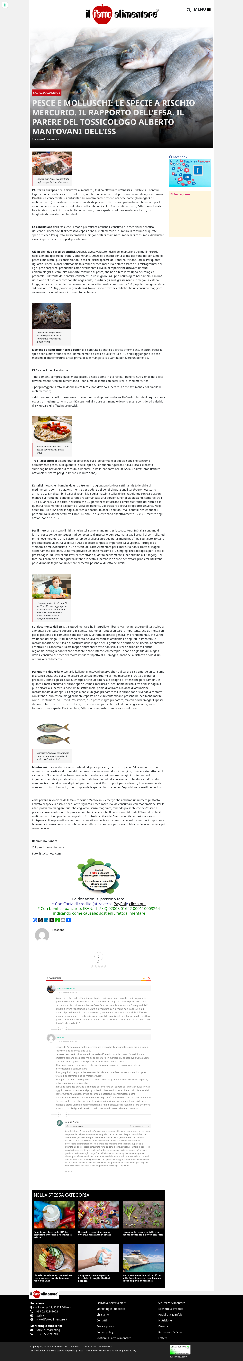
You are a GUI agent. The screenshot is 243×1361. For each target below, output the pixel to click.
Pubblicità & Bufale (170, 1314)
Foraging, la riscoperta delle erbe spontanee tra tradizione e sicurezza (143, 1233)
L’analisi (37, 198)
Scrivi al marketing (48, 1330)
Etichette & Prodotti (171, 1309)
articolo (80, 547)
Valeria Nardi (72, 1122)
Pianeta (163, 1326)
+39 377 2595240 (47, 1334)
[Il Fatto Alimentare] (121, 14)
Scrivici (40, 1315)
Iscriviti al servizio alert (111, 1303)
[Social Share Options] (173, 233)
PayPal (120, 903)
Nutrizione (165, 1320)
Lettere (162, 1338)
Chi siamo (102, 1314)
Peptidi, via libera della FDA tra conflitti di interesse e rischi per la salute (53, 1234)
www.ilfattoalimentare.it (51, 1319)
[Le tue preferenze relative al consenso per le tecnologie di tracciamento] (5, 5)
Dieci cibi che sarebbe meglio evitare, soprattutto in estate (94, 1233)
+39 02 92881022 (47, 1311)
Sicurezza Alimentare (171, 1303)
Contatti (101, 1320)
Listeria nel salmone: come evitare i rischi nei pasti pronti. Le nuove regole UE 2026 (54, 1278)
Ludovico (79, 1126)
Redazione (38, 139)
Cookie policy (104, 1332)
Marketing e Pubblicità (110, 1309)
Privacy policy (105, 1326)
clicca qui (137, 903)
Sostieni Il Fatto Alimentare (113, 1338)
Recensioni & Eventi (170, 1332)
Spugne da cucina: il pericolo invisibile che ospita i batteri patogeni (94, 1278)
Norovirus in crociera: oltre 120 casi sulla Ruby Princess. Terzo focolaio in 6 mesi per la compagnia (142, 1278)
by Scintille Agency (178, 1356)
